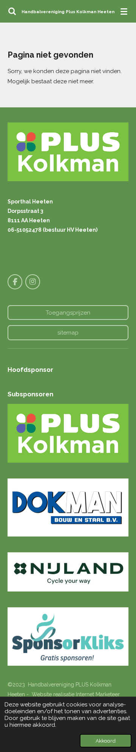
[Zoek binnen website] (12, 11)
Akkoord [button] (106, 741)
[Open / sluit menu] (124, 11)
